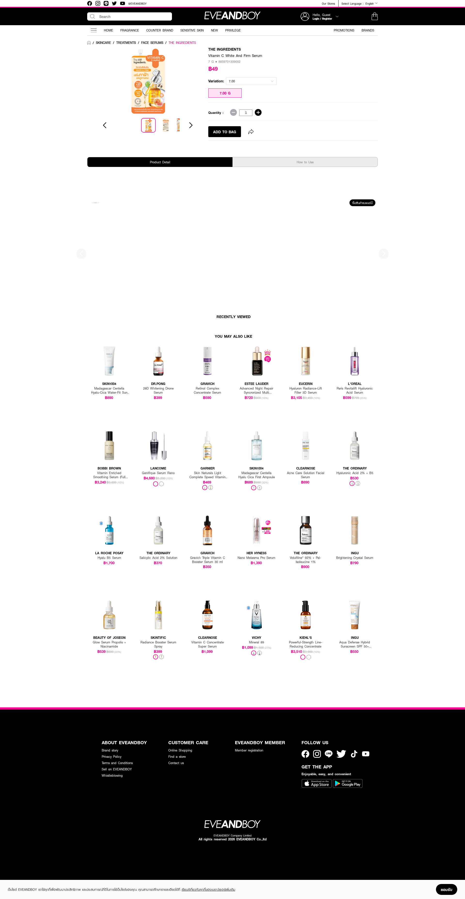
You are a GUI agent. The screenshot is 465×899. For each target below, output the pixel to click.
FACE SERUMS (152, 42)
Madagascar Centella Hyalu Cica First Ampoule (256, 475)
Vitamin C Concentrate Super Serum (207, 644)
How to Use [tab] (305, 162)
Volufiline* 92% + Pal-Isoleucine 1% (305, 560)
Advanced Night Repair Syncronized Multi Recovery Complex (256, 390)
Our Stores (328, 3)
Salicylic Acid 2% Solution (158, 558)
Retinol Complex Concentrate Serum (207, 390)
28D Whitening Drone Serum (158, 390)
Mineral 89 (256, 642)
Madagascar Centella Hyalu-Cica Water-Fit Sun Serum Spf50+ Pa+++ (109, 390)
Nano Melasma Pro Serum (256, 558)
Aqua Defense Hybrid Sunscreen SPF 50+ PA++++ (354, 644)
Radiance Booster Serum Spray (158, 644)
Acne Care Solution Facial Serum (305, 475)
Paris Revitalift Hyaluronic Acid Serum (355, 390)
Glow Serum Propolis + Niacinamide (109, 644)
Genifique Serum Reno (158, 473)
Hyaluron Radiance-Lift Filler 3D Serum (305, 390)
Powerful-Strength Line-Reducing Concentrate (305, 644)
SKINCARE (103, 42)
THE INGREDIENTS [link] (182, 42)
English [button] (370, 3)
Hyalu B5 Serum (109, 558)
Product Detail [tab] (160, 162)
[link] (89, 43)
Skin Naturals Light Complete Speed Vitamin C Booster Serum (207, 475)
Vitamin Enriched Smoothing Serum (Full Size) (109, 475)
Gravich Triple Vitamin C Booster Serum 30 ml (207, 560)
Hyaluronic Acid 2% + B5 (354, 473)
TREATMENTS (126, 42)
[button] (375, 16)
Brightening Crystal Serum (354, 558)
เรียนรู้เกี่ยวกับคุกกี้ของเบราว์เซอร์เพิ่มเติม (208, 889)
